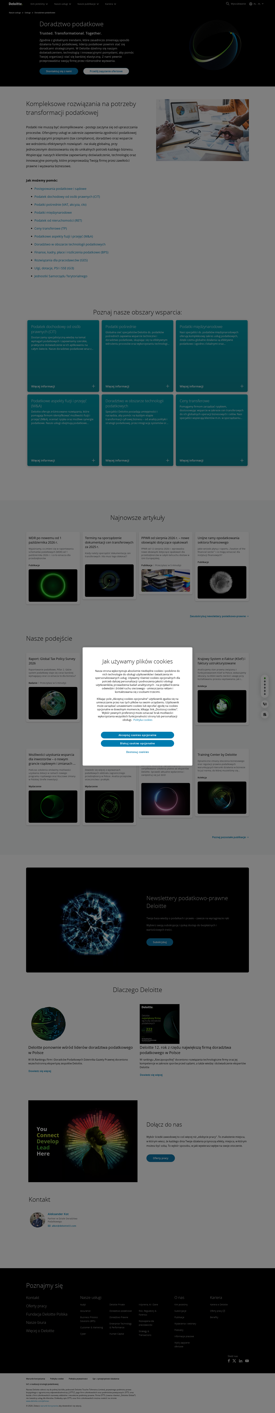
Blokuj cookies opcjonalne (137, 743)
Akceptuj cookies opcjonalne (138, 735)
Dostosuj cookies (137, 752)
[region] (137, 706)
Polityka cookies (142, 720)
